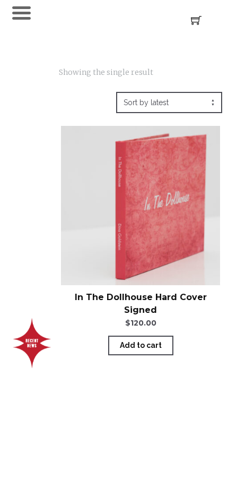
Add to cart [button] (141, 345)
